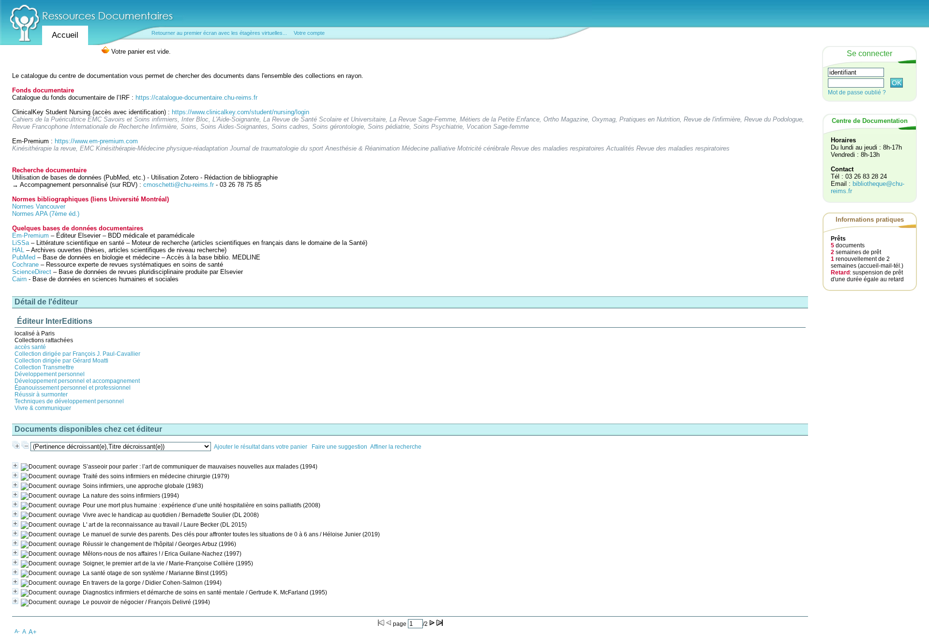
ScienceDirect (31, 271)
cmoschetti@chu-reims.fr (178, 184)
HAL (19, 250)
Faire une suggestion (339, 446)
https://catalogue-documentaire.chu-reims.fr (196, 97)
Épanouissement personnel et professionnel (73, 387)
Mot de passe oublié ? (857, 92)
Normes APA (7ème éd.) (45, 213)
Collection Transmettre (44, 367)
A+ (33, 632)
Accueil (65, 35)
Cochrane (25, 264)
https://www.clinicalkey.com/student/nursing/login (240, 112)
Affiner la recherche (395, 446)
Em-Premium (30, 235)
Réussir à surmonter (41, 394)
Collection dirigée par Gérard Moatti (61, 360)
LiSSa (20, 242)
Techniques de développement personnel (69, 401)
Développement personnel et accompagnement (77, 381)
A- (17, 631)
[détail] (15, 465)
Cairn (19, 279)
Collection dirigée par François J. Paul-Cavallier (77, 353)
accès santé (30, 347)
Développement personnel (50, 374)
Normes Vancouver (38, 206)
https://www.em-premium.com (96, 141)
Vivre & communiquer (43, 408)
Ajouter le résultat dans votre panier (260, 446)
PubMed (23, 257)
